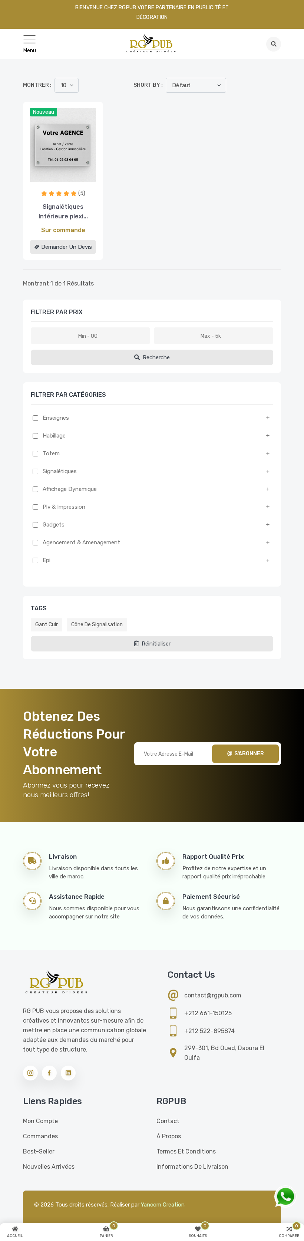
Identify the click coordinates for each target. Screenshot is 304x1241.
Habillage (54, 435)
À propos (168, 1136)
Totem (51, 453)
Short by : (148, 85)
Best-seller (38, 1151)
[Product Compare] (53, 176)
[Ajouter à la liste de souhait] (72, 176)
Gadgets (54, 524)
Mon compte (40, 1121)
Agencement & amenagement (81, 542)
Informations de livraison (192, 1166)
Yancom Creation (163, 1204)
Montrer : (37, 85)
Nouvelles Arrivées (49, 1166)
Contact (167, 1121)
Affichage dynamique (70, 489)
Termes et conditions (186, 1151)
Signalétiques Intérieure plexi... (63, 211)
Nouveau (43, 112)
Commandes (40, 1136)
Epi (46, 560)
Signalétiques (60, 471)
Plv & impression (64, 507)
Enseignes (56, 418)
